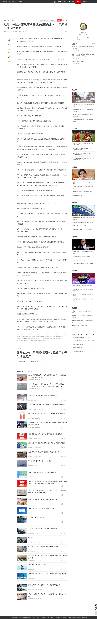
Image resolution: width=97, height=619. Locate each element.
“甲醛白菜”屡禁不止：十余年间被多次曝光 (83, 222)
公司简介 (34, 617)
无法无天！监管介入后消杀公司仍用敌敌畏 (42, 395)
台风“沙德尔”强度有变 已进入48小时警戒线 (42, 472)
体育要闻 (74, 128)
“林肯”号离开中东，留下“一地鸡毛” (40, 461)
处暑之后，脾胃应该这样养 (37, 565)
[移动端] (55, 1)
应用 (9, 1)
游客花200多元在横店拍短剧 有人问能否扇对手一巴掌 (46, 404)
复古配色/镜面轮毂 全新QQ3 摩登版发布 (82, 285)
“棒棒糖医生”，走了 (35, 538)
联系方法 (38, 617)
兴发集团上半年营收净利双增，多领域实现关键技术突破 (47, 574)
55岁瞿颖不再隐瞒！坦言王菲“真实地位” (82, 191)
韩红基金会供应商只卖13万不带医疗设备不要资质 (45, 434)
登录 (78, 1)
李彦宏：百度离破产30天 (79, 351)
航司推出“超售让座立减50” (37, 517)
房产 (82, 334)
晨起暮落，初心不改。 (83, 34)
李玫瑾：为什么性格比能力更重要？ (81, 337)
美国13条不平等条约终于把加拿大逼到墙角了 (43, 452)
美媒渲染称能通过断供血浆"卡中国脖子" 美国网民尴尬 (46, 413)
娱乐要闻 (74, 167)
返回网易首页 (22, 361)
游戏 (73, 334)
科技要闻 (74, 237)
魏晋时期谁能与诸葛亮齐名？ (80, 347)
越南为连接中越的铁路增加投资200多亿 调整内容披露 (46, 443)
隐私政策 (52, 617)
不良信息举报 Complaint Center (61, 617)
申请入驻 (65, 20)
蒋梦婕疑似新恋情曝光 (78, 195)
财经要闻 (74, 203)
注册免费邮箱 (84, 1)
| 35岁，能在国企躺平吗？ (79, 325)
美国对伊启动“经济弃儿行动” (79, 226)
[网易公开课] (59, 1)
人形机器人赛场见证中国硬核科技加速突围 (42, 529)
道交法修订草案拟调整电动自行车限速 (41, 508)
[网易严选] (65, 1)
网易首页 (5, 1)
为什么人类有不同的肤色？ (79, 344)
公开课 (92, 334)
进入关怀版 (20, 1)
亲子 (87, 334)
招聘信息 (43, 617)
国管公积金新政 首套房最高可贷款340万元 (42, 499)
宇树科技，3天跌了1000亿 (79, 260)
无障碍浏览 (14, 1)
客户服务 (47, 617)
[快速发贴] (8, 40)
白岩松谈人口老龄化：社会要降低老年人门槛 (83, 341)
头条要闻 (74, 90)
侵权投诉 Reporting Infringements (80, 617)
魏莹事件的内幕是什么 (78, 61)
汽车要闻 (74, 271)
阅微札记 (20, 31)
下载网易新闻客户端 (36, 361)
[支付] (70, 1)
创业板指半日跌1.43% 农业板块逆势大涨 (82, 229)
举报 (66, 31)
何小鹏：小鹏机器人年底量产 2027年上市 (82, 256)
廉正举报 (70, 617)
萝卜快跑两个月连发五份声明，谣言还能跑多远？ (45, 585)
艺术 (78, 334)
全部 (93, 43)
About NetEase (28, 617)
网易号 (9, 20)
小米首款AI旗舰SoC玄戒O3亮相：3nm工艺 (83, 263)
